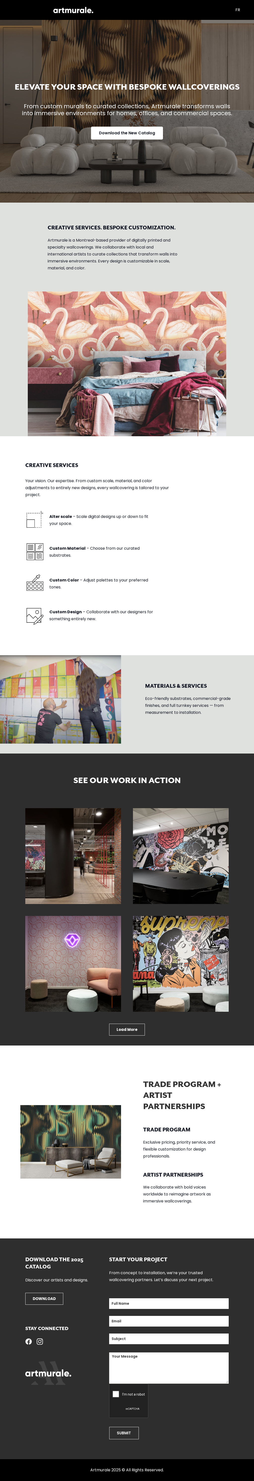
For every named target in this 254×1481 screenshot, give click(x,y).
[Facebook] (28, 1341)
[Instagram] (40, 1341)
